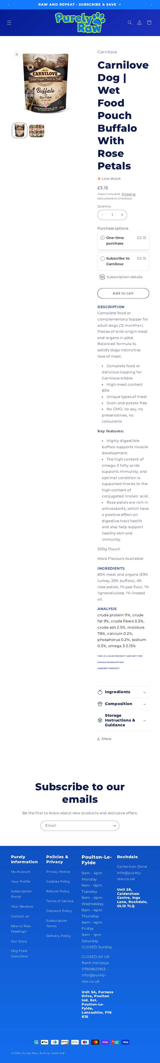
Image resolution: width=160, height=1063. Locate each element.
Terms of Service (60, 901)
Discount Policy (59, 911)
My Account (21, 872)
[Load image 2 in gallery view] (36, 130)
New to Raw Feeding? (21, 928)
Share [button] (106, 739)
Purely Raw (30, 1053)
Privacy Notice (58, 872)
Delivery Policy (58, 936)
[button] (9, 22)
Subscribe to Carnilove (118, 261)
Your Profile (21, 881)
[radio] (102, 238)
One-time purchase (115, 240)
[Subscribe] (114, 826)
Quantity (104, 206)
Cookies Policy (58, 881)
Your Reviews (22, 906)
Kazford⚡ (58, 1053)
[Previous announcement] (8, 4)
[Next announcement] (151, 4)
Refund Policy (57, 891)
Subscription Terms (56, 923)
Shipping (129, 194)
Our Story (19, 941)
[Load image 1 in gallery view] (19, 130)
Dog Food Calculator (19, 953)
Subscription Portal (21, 894)
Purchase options (113, 228)
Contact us (20, 916)
